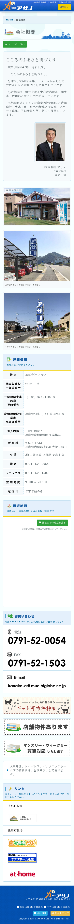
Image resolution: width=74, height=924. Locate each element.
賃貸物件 (38, 907)
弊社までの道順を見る (53, 522)
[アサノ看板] (37, 256)
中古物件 (51, 907)
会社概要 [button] (41, 913)
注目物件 (24, 907)
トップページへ (16, 44)
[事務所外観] (37, 208)
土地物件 (65, 907)
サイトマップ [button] (61, 913)
